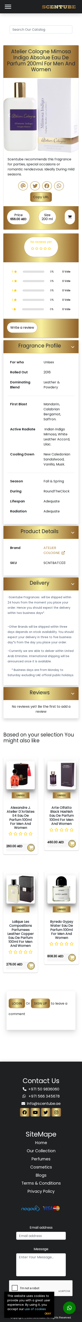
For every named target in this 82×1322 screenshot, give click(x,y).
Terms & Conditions (41, 1183)
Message (41, 1249)
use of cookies (35, 1309)
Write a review (22, 327)
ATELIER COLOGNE (52, 550)
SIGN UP (40, 1003)
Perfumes (41, 1159)
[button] (9, 115)
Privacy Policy (41, 1191)
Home (41, 1143)
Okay (48, 1313)
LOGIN (17, 1003)
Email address (41, 1227)
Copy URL (41, 197)
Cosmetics (41, 1167)
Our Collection (41, 1151)
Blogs (41, 1175)
